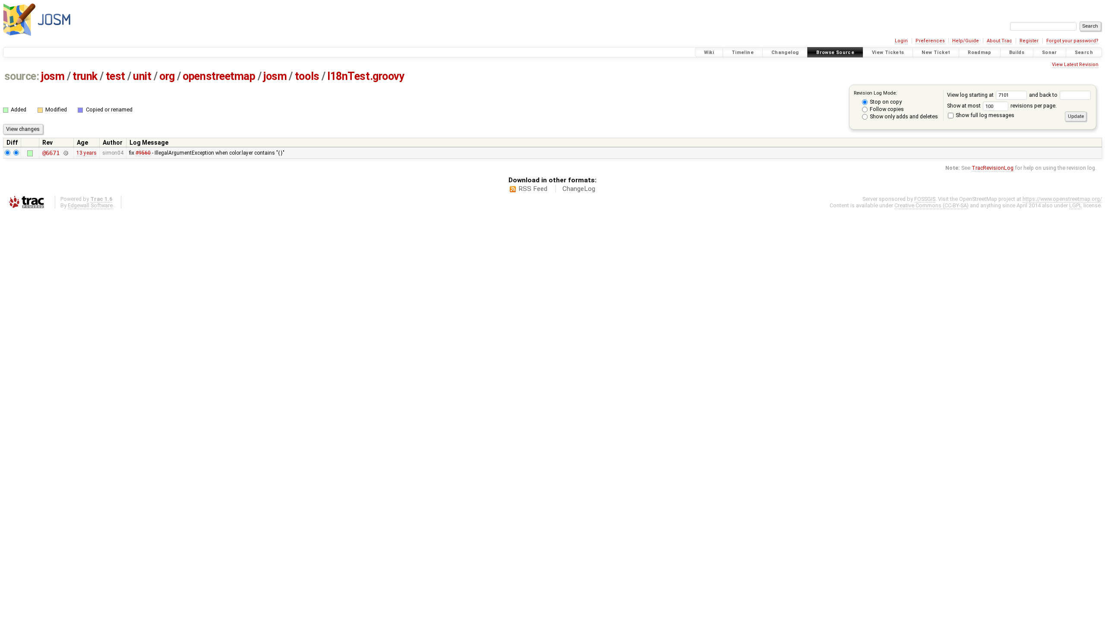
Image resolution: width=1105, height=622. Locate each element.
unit (142, 76)
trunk (85, 76)
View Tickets (888, 52)
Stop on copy (885, 101)
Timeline (743, 52)
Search (1084, 52)
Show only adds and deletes (903, 116)
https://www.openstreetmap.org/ (1062, 199)
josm (52, 76)
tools (307, 76)
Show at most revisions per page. (1002, 105)
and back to (1044, 95)
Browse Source (835, 52)
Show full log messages (984, 115)
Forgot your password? (1072, 41)
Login (901, 41)
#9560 (143, 153)
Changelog (785, 52)
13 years (86, 153)
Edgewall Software (90, 205)
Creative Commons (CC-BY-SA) (931, 205)
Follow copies (886, 109)
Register (1029, 41)
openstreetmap (219, 76)
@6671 (50, 152)
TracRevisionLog (992, 168)
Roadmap (979, 52)
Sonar (1049, 52)
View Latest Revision (1075, 64)
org (167, 76)
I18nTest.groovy (365, 76)
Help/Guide (965, 41)
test (115, 76)
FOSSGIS (924, 199)
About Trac (999, 41)
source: (21, 76)
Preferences (930, 41)
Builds (1016, 52)
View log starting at (971, 95)
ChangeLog (578, 189)
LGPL (1075, 205)
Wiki (709, 52)
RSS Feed (532, 189)
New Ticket (936, 52)
